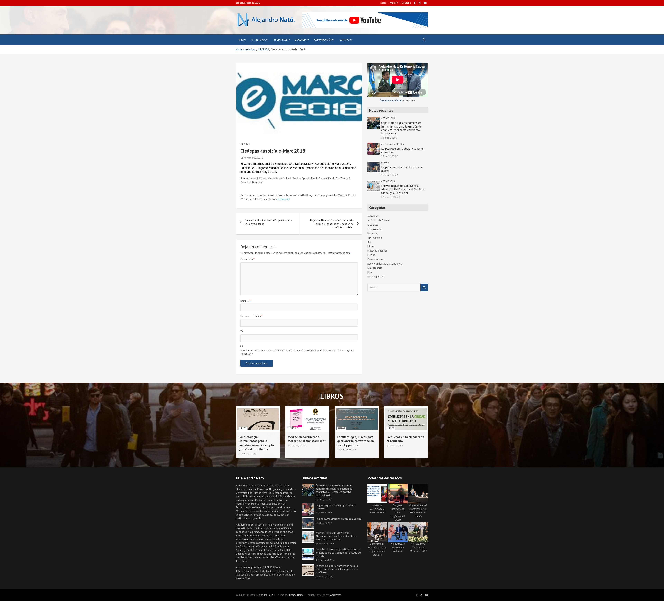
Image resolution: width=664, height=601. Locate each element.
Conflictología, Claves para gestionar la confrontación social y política (355, 441)
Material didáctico (377, 250)
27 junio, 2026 (388, 156)
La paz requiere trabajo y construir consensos (403, 150)
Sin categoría (374, 268)
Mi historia (258, 39)
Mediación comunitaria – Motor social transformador (306, 439)
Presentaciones (375, 259)
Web (242, 331)
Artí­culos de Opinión (378, 220)
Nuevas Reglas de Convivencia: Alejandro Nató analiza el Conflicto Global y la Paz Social (403, 189)
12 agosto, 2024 (296, 445)
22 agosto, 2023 (345, 449)
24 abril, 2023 (393, 445)
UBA (369, 272)
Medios (400, 144)
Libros (383, 2)
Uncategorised (375, 276)
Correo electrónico (251, 316)
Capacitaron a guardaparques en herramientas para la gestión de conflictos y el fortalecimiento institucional (401, 128)
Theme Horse (296, 595)
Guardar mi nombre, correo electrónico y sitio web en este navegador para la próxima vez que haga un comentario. (297, 351)
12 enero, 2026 (247, 453)
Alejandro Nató (264, 595)
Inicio (242, 39)
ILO (369, 242)
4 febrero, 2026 (324, 560)
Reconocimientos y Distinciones (384, 263)
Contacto (406, 2)
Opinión (394, 2)
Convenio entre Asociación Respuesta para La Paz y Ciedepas (268, 221)
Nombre (245, 300)
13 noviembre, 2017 (251, 157)
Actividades (388, 118)
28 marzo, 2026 (389, 197)
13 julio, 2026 (388, 137)
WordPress (335, 595)
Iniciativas (280, 39)
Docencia (300, 39)
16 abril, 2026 (388, 174)
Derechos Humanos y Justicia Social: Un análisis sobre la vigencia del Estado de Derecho (338, 552)
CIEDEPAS (245, 144)
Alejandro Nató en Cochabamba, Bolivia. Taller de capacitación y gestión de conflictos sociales (332, 223)
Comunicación (323, 39)
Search (424, 287)
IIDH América (374, 237)
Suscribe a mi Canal (391, 100)
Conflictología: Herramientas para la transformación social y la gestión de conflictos (256, 443)
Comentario (247, 259)
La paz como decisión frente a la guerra (402, 168)
